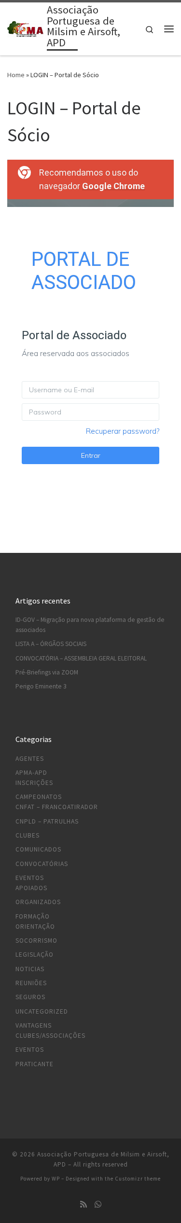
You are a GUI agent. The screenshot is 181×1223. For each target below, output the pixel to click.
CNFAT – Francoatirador (56, 807)
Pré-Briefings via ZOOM (46, 672)
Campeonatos (38, 797)
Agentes (29, 759)
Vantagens (33, 1025)
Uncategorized (41, 1011)
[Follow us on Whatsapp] (98, 1204)
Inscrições (34, 783)
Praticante (34, 1064)
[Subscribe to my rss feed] (83, 1204)
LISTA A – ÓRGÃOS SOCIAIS (50, 644)
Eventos (29, 878)
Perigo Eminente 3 (41, 686)
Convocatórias (41, 864)
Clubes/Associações (50, 1035)
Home (16, 74)
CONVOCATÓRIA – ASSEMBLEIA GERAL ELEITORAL (81, 658)
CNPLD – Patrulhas (47, 821)
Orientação (35, 926)
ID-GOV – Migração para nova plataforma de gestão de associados (90, 625)
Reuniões (31, 983)
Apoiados (31, 888)
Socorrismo (36, 940)
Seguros (30, 997)
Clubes (27, 835)
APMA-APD (31, 773)
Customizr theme (138, 1178)
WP (56, 1178)
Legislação (34, 954)
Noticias (29, 969)
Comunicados (38, 849)
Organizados (38, 902)
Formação (32, 916)
